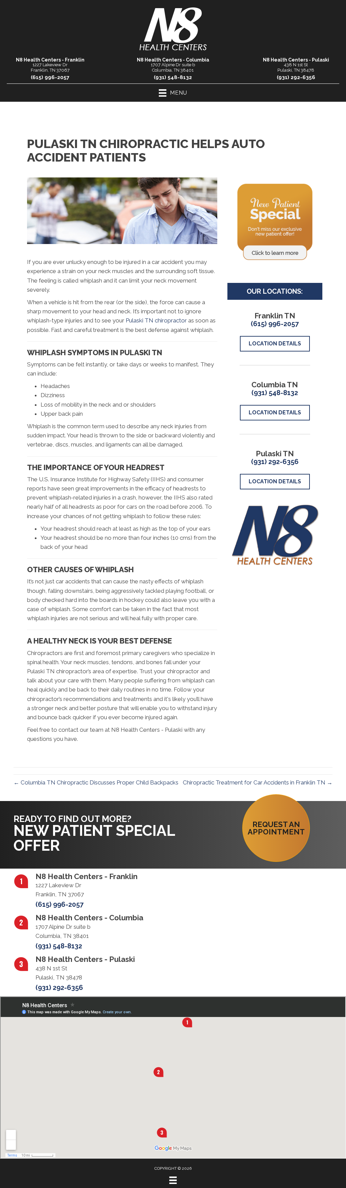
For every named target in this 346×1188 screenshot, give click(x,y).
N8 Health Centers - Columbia (173, 60)
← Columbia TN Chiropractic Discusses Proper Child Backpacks (96, 782)
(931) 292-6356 (296, 77)
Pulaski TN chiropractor (156, 320)
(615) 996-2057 (50, 77)
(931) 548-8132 (173, 77)
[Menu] (173, 1180)
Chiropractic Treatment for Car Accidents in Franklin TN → (257, 782)
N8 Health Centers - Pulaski (296, 60)
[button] (276, 828)
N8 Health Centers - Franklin (50, 60)
